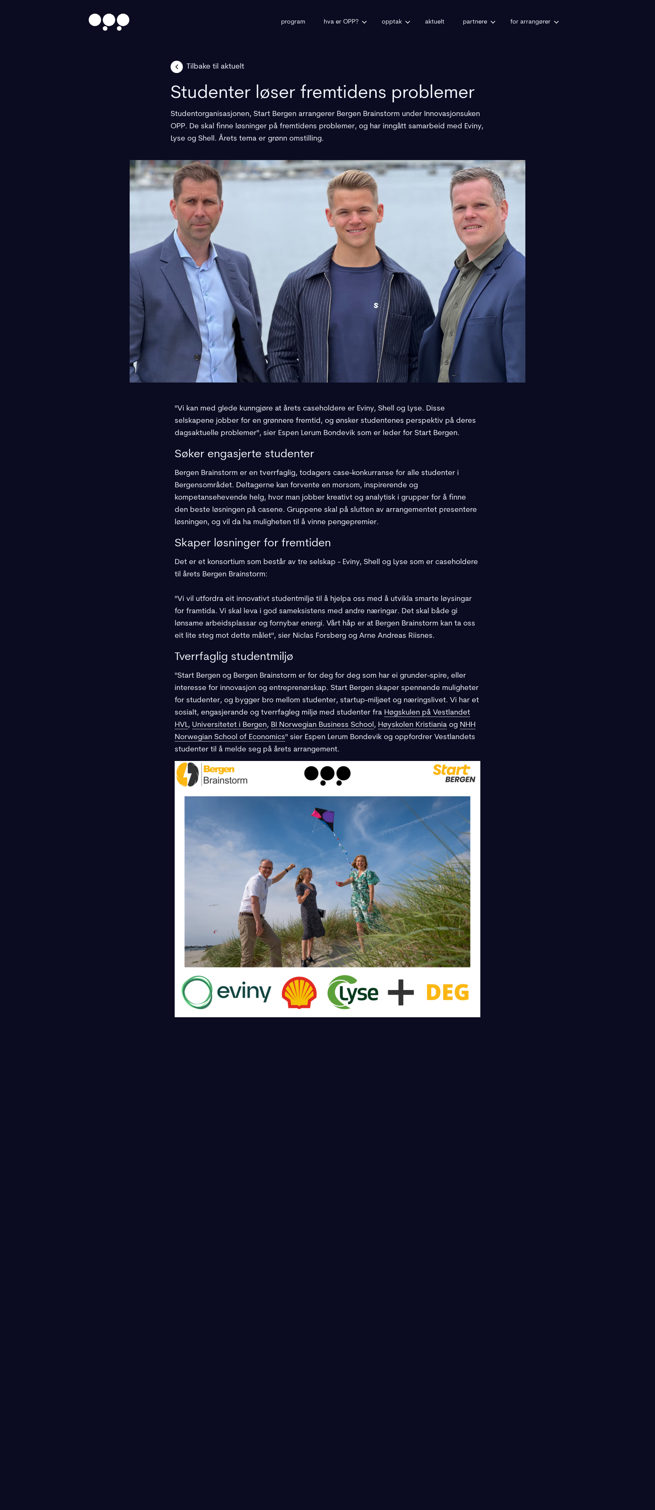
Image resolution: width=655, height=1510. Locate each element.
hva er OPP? (341, 22)
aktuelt (435, 22)
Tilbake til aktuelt (215, 67)
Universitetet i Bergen (229, 725)
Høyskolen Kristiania (412, 725)
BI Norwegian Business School (322, 725)
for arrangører (530, 22)
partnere (475, 22)
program (293, 22)
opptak (392, 22)
